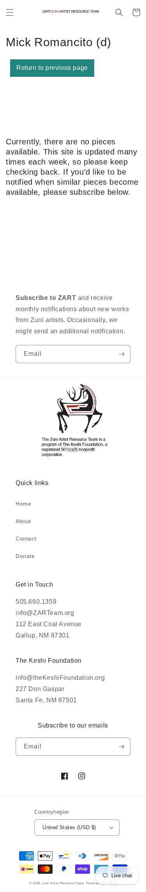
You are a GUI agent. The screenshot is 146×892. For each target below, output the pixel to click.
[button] (9, 12)
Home (23, 504)
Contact (26, 538)
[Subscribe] (121, 354)
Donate (25, 556)
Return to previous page (52, 67)
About (23, 521)
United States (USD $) (69, 827)
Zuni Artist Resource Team (63, 883)
